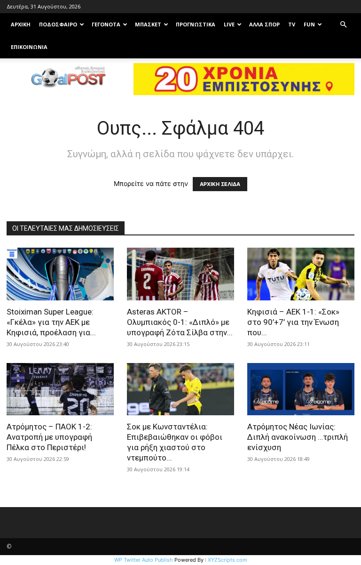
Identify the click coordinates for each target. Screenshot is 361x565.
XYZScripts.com (227, 560)
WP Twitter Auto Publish (143, 560)
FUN (309, 24)
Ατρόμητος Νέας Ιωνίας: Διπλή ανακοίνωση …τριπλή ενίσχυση (297, 437)
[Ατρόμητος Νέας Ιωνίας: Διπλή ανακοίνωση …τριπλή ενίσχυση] (300, 389)
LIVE (229, 24)
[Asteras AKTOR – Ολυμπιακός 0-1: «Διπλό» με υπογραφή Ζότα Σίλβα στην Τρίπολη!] (180, 274)
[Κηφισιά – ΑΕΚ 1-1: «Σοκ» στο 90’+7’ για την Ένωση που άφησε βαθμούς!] (300, 274)
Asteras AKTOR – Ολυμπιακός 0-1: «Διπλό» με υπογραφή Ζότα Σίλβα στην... (180, 322)
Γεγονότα (106, 24)
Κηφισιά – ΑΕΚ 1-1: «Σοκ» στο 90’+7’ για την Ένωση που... (293, 322)
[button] (343, 24)
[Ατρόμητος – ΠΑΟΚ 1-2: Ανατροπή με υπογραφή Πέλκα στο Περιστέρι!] (60, 389)
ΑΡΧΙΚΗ (21, 24)
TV (291, 24)
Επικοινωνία (29, 46)
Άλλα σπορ (264, 24)
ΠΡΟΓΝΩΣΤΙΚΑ (195, 24)
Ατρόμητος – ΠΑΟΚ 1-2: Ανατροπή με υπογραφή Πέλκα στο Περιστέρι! (49, 437)
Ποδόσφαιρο (58, 24)
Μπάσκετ (148, 24)
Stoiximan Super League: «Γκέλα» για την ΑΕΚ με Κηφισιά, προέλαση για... (51, 322)
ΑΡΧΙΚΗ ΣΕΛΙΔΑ (220, 184)
